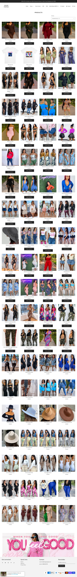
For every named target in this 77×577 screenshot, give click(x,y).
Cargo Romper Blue (48, 372)
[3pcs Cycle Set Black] (66, 30)
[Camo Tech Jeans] (29, 337)
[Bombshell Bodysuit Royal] (66, 183)
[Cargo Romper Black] (29, 362)
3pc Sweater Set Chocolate (10, 39)
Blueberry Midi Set (66, 166)
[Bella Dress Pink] (10, 132)
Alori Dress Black (10, 89)
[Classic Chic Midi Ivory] (66, 463)
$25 (43, 6)
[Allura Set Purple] (66, 55)
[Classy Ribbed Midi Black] (10, 488)
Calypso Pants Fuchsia (48, 321)
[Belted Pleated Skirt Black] (66, 132)
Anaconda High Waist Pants (29, 89)
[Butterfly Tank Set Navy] (47, 287)
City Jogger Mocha (47, 472)
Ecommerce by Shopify (18, 572)
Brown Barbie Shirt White (48, 245)
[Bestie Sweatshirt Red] (10, 157)
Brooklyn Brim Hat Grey (10, 245)
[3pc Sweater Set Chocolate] (10, 30)
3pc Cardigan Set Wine (48, 39)
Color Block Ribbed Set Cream (48, 522)
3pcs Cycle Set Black (67, 39)
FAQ (47, 6)
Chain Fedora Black (10, 422)
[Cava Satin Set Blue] (47, 387)
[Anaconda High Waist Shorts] (47, 80)
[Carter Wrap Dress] (29, 387)
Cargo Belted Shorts (67, 347)
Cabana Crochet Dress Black (10, 321)
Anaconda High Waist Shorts (48, 89)
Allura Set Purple (67, 64)
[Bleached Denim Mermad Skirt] (47, 157)
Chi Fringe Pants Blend (48, 447)
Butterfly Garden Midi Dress (29, 271)
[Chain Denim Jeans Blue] (66, 387)
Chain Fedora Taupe (10, 447)
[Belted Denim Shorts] (47, 132)
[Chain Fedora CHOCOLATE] (66, 413)
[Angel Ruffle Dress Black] (66, 80)
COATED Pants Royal (48, 497)
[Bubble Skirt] (66, 235)
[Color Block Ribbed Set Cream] (47, 513)
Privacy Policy (23, 564)
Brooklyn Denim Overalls (29, 245)
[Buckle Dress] (10, 262)
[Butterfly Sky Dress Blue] (10, 287)
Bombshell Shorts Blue (10, 218)
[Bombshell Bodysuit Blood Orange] (47, 183)
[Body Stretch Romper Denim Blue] (29, 183)
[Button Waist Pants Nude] (66, 287)
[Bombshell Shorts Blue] (10, 209)
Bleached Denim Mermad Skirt (48, 166)
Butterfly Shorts (67, 271)
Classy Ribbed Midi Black (10, 497)
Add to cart (10, 249)
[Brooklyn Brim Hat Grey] (10, 235)
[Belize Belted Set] (66, 107)
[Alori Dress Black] (10, 80)
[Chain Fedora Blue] (29, 413)
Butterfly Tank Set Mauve (29, 296)
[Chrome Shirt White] (29, 463)
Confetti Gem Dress (67, 522)
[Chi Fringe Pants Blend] (47, 438)
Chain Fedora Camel (48, 422)
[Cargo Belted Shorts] (66, 337)
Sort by (52, 15)
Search (22, 561)
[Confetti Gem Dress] (66, 513)
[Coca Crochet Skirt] (10, 513)
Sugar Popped (6, 6)
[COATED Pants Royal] (47, 488)
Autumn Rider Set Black (29, 116)
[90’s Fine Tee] (10, 55)
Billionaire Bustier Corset (29, 166)
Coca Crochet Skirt (10, 522)
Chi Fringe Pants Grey (67, 447)
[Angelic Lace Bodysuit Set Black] (10, 107)
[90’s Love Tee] (29, 55)
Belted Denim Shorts (48, 141)
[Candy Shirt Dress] (47, 337)
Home (27, 6)
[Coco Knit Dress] (29, 513)
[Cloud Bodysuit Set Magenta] (29, 488)
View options (10, 43)
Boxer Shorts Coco (29, 218)
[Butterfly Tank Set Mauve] (29, 287)
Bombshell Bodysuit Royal (67, 193)
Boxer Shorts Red (48, 218)
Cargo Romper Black (29, 372)
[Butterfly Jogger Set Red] (47, 262)
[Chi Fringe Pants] (29, 438)
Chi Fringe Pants (29, 447)
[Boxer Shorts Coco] (29, 209)
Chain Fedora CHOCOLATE (67, 422)
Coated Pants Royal (66, 497)
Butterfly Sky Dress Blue (10, 296)
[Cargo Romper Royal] (66, 362)
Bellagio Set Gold (29, 141)
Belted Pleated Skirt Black (67, 141)
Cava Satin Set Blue (48, 397)
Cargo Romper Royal (67, 372)
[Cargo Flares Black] (10, 362)
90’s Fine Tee (10, 64)
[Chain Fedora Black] (10, 413)
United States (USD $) (53, 6)
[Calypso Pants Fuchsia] (47, 312)
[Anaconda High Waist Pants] (29, 80)
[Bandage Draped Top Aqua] (47, 107)
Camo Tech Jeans (29, 347)
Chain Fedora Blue (29, 422)
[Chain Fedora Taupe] (10, 438)
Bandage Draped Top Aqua (48, 116)
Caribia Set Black (10, 397)
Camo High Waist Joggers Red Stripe (10, 347)
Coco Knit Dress (29, 522)
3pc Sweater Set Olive (29, 39)
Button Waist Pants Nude (66, 296)
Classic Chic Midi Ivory (67, 472)
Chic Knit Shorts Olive (10, 472)
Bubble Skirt (66, 245)
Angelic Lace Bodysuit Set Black (10, 116)
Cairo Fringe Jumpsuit (29, 321)
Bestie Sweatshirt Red (10, 166)
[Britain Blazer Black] (66, 209)
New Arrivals (38, 6)
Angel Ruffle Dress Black (66, 89)
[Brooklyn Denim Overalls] (29, 235)
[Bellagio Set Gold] (29, 132)
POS (12, 572)
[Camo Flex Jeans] (66, 312)
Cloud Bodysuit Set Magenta (29, 497)
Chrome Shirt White (29, 472)
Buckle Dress (10, 271)
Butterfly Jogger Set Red (48, 271)
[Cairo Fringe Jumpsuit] (29, 312)
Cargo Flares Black (10, 372)
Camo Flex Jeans (66, 321)
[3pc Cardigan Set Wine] (47, 30)
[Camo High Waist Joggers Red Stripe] (10, 337)
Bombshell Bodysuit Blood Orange (47, 193)
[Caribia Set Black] (10, 387)
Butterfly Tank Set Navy (47, 296)
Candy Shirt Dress (47, 347)
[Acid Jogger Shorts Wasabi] (47, 55)
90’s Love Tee (29, 64)
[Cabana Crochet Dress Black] (10, 312)
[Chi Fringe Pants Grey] (66, 438)
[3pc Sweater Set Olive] (29, 30)
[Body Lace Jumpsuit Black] (10, 183)
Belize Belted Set (66, 116)
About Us (22, 563)
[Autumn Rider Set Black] (29, 107)
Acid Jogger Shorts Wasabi (48, 64)
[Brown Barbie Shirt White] (47, 235)
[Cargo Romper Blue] (47, 362)
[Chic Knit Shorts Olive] (10, 463)
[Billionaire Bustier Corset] (29, 157)
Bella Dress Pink (10, 141)
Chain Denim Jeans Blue (66, 397)
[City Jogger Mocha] (47, 463)
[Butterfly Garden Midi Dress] (29, 262)
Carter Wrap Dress (29, 397)
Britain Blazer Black (66, 218)
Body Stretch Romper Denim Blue (29, 193)
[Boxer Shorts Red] (47, 209)
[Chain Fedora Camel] (47, 413)
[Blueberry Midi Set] (66, 157)
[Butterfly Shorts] (66, 262)
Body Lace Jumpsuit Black (10, 193)
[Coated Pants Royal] (66, 488)
